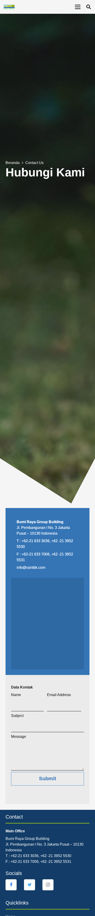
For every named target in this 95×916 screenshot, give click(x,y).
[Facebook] (11, 884)
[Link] (9, 7)
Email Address (59, 695)
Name (16, 695)
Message (18, 736)
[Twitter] (29, 884)
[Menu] (77, 7)
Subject (17, 716)
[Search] (88, 7)
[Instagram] (47, 884)
